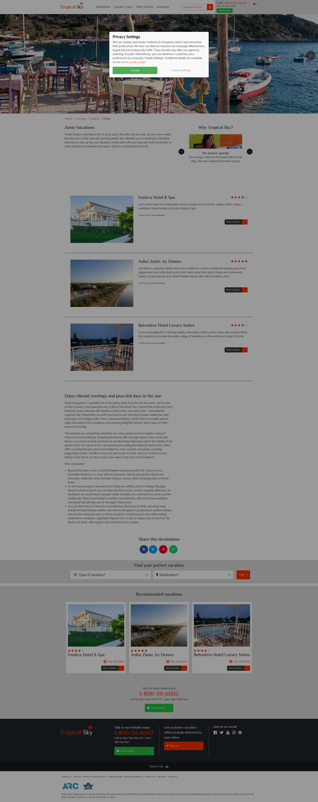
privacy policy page (133, 62)
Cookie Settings (181, 70)
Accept (135, 70)
